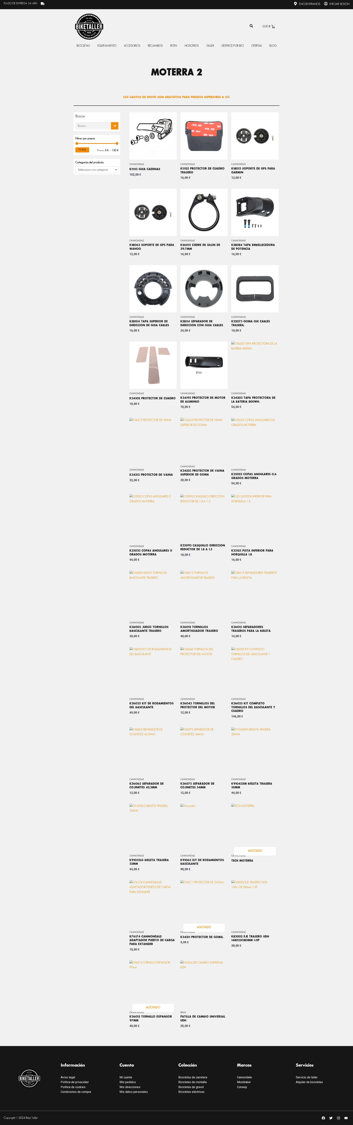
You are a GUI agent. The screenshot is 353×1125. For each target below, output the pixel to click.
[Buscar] (114, 125)
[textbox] (95, 170)
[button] (251, 26)
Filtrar (82, 150)
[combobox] (96, 170)
